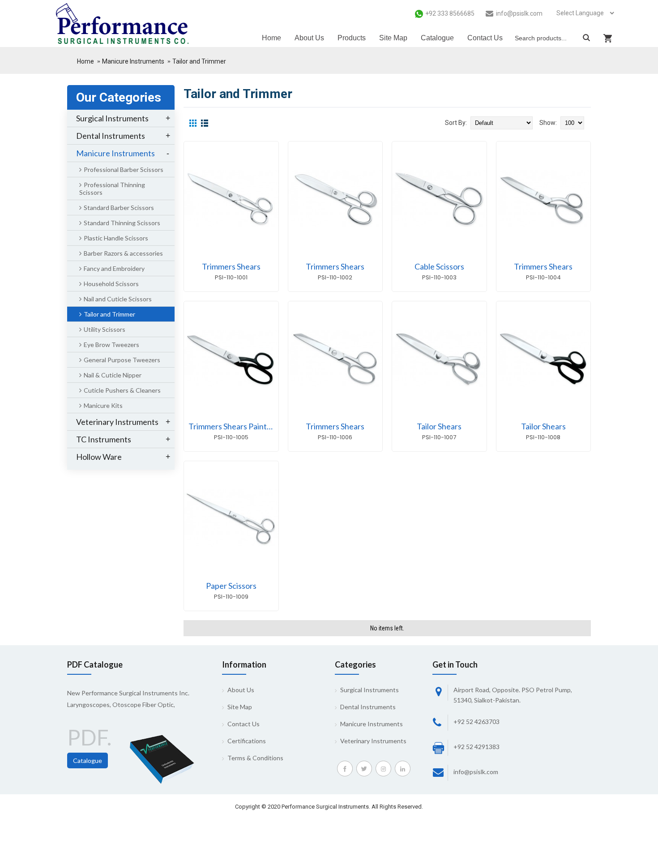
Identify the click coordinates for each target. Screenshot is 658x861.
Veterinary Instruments (373, 741)
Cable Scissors (439, 266)
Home (85, 61)
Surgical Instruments (369, 690)
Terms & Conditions (255, 758)
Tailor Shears (439, 426)
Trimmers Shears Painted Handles (233, 426)
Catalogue (87, 760)
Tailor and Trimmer (199, 61)
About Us (240, 690)
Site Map (239, 707)
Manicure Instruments (133, 61)
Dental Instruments (368, 707)
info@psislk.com (475, 771)
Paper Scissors (231, 586)
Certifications (246, 741)
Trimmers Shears (231, 266)
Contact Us (243, 724)
